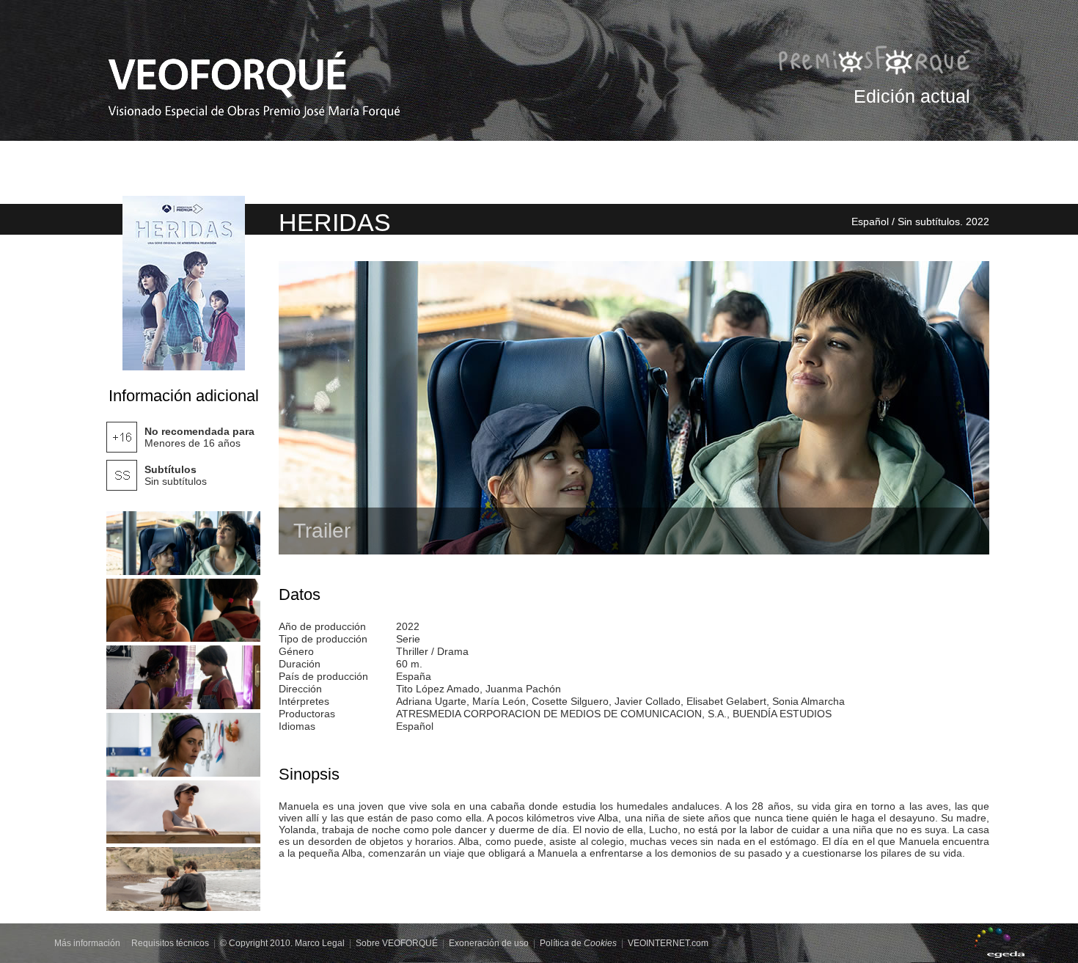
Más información (87, 943)
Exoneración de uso (489, 943)
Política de (578, 943)
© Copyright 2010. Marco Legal (282, 943)
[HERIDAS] (183, 543)
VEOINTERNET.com (668, 943)
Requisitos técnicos (170, 943)
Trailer (322, 530)
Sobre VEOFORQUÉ (397, 943)
